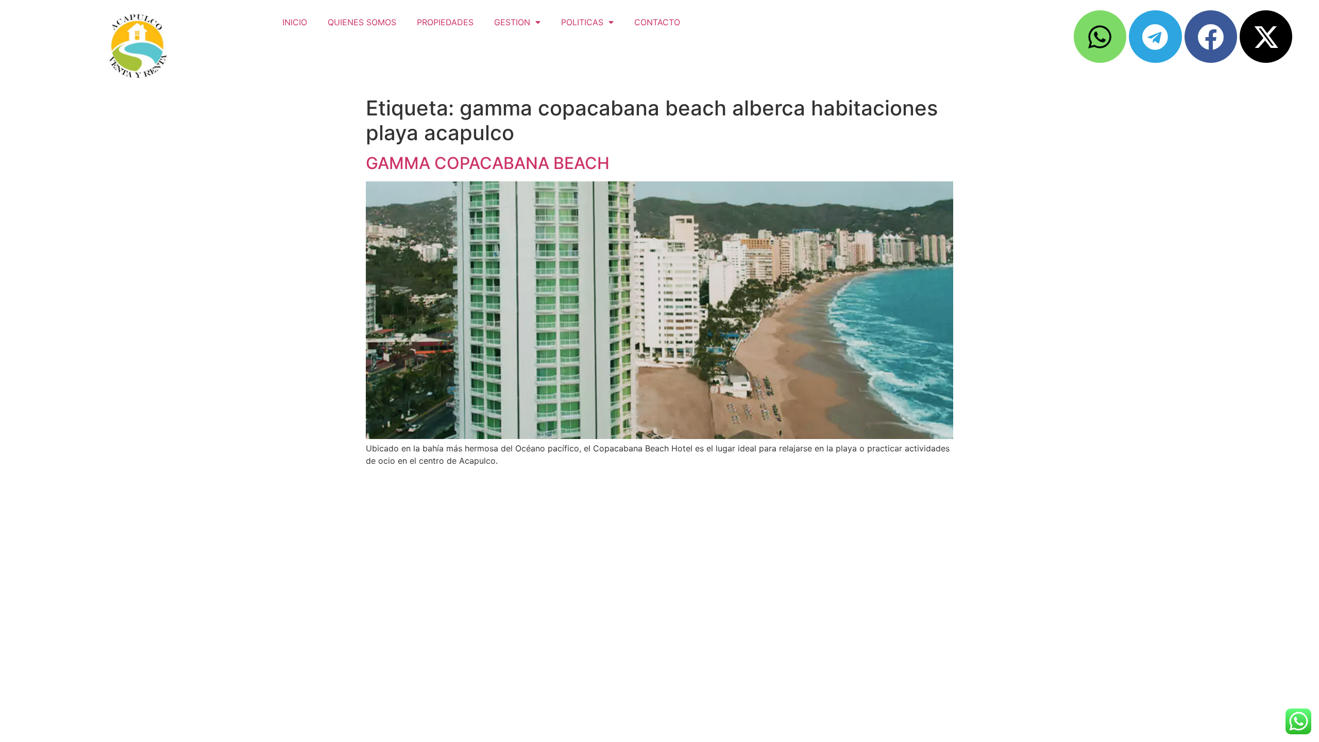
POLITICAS (582, 22)
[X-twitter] (1266, 36)
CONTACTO (657, 22)
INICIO (294, 22)
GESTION (512, 22)
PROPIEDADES (445, 22)
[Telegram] (1155, 36)
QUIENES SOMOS (362, 22)
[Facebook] (1211, 36)
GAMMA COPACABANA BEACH (488, 163)
